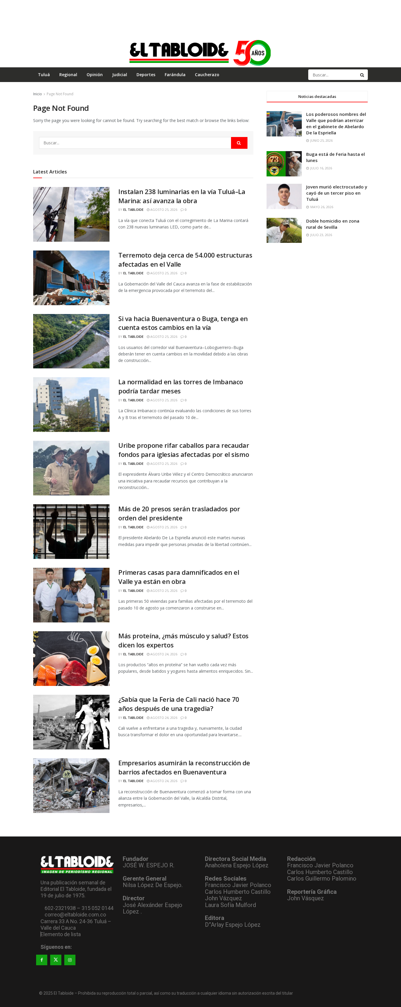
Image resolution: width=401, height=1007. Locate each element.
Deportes (146, 74)
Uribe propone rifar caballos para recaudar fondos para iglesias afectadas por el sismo (183, 450)
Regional (68, 74)
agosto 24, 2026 (163, 654)
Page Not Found (60, 93)
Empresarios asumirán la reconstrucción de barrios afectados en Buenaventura (184, 767)
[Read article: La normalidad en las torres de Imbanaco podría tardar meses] (71, 404)
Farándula (175, 74)
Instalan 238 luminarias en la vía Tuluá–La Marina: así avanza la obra (181, 196)
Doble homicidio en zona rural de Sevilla (332, 224)
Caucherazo (207, 74)
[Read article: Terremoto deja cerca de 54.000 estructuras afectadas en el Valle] (71, 278)
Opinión (95, 74)
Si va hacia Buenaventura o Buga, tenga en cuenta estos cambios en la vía (183, 323)
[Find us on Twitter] (55, 960)
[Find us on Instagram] (69, 960)
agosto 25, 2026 (163, 209)
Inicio (37, 93)
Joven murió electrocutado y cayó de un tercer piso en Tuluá (336, 193)
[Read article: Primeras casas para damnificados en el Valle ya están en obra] (71, 595)
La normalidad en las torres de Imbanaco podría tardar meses (180, 386)
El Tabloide (133, 209)
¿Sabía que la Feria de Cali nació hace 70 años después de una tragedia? (178, 704)
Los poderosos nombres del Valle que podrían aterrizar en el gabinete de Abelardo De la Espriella (336, 123)
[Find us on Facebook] (41, 960)
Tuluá (44, 74)
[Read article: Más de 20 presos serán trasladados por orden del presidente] (71, 531)
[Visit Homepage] (200, 52)
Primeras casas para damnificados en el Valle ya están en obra (178, 577)
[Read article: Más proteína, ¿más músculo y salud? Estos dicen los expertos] (71, 658)
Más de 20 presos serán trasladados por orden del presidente (179, 513)
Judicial (119, 74)
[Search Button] (362, 74)
